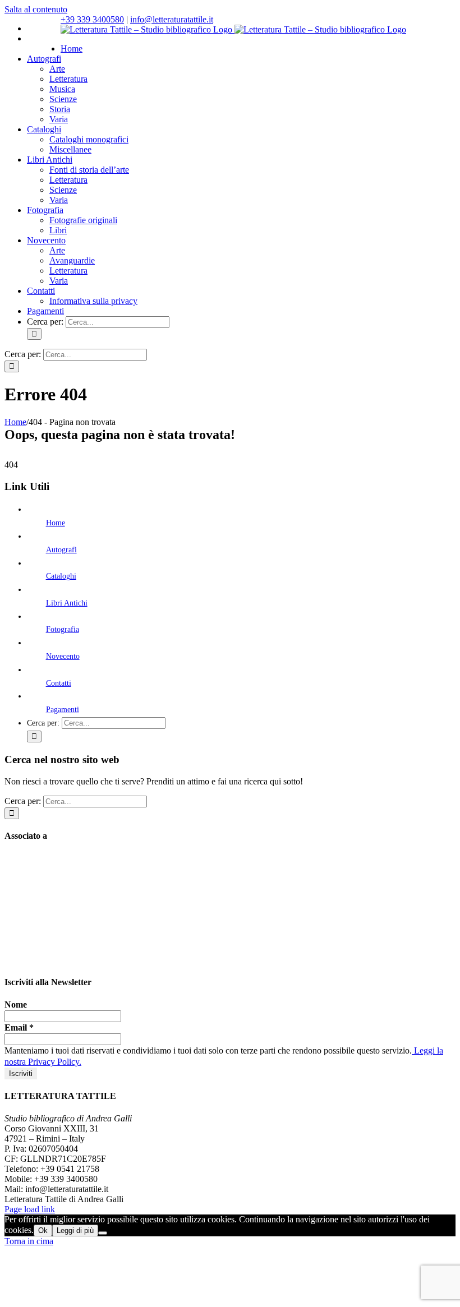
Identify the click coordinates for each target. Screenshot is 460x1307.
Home (55, 523)
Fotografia (62, 629)
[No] (102, 1233)
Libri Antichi (67, 603)
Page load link (29, 1209)
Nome (15, 1004)
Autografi (61, 550)
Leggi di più (75, 1230)
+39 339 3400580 (92, 19)
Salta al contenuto (35, 9)
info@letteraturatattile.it (171, 19)
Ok (43, 1230)
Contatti (58, 683)
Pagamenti (62, 709)
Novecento (63, 656)
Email (19, 1027)
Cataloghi (61, 576)
